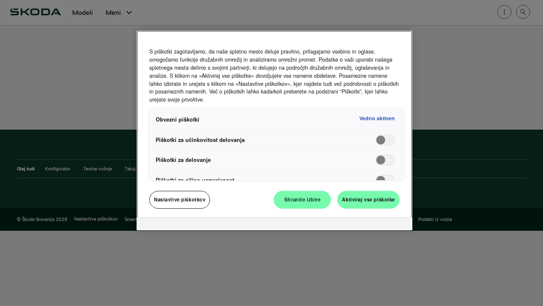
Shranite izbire (302, 199)
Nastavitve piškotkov (179, 199)
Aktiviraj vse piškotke (368, 199)
